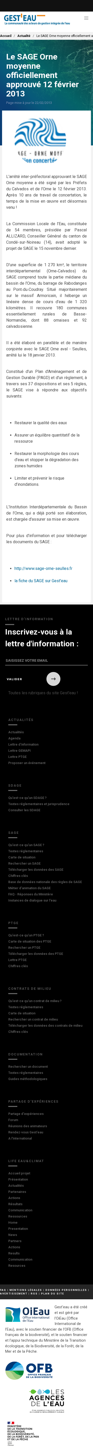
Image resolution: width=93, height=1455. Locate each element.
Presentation (18, 1229)
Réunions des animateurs (27, 1126)
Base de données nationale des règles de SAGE (45, 882)
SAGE (13, 833)
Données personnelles (66, 1290)
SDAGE (15, 785)
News (12, 1235)
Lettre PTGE (17, 757)
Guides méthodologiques (27, 1079)
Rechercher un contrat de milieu (33, 1019)
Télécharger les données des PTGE (35, 954)
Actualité (23, 36)
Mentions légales (26, 1290)
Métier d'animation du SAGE (29, 888)
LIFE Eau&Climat (26, 1161)
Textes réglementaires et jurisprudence (38, 804)
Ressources (17, 1216)
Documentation (25, 1054)
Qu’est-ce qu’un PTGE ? (26, 935)
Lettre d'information (23, 744)
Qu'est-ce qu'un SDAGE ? (27, 798)
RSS (34, 1293)
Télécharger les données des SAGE (35, 870)
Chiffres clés (18, 876)
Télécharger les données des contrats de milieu (45, 1025)
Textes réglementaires (25, 851)
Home (13, 1222)
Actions (14, 1198)
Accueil (5, 36)
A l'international (20, 1138)
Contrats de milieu (29, 989)
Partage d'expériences (33, 1101)
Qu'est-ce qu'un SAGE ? (26, 845)
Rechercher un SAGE (24, 863)
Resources (16, 1266)
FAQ (3, 1290)
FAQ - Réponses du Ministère (30, 894)
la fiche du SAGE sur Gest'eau (40, 580)
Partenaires (17, 1192)
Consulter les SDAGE (24, 810)
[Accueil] (37, 19)
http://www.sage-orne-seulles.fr (43, 568)
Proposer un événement (26, 763)
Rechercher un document (28, 1066)
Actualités (21, 720)
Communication (20, 1210)
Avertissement (13, 1293)
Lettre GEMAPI (19, 751)
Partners (14, 1241)
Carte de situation (21, 857)
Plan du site (52, 1293)
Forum (13, 1120)
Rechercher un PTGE (24, 947)
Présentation (18, 1179)
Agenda (14, 738)
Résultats (15, 1204)
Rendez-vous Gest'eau (25, 1132)
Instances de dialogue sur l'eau (32, 900)
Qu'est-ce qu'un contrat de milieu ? (34, 1001)
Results (14, 1253)
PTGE (13, 923)
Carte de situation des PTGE (29, 941)
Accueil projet (19, 1173)
